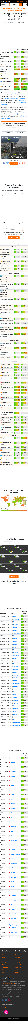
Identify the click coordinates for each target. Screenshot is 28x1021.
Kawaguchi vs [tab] (19, 543)
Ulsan (16, 960)
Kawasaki (18, 965)
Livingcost (21, 22)
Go (20, 4)
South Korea (16, 8)
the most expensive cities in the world (15, 98)
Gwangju (11, 10)
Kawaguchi (18, 10)
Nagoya (4, 972)
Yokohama (5, 967)
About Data (9, 1020)
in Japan (21, 115)
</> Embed (13, 163)
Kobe (16, 972)
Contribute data (14, 238)
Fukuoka (17, 957)
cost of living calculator (9, 983)
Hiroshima (18, 967)
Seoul (3, 955)
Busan (3, 957)
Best (25, 2)
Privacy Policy (18, 1020)
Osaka (4, 970)
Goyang (17, 962)
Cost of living (19, 2)
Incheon (4, 960)
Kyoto (16, 970)
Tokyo (3, 965)
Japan (24, 8)
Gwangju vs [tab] (8, 543)
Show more (14, 577)
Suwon (17, 955)
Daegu (4, 962)
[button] (4, 163)
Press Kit (4, 1007)
